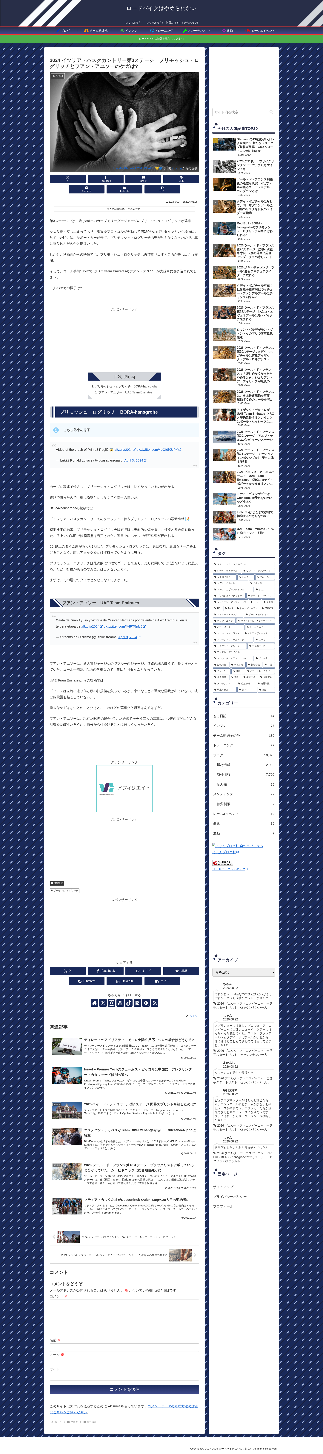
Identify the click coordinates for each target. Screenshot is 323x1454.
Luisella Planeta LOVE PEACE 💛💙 (138, 168)
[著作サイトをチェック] (94, 1003)
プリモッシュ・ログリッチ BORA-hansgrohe (126, 386)
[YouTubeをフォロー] (120, 1003)
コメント (58, 1296)
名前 (55, 1340)
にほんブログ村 (224, 852)
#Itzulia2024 (123, 449)
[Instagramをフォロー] (111, 1003)
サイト (55, 1369)
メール (57, 1355)
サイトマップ (223, 1187)
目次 (118, 376)
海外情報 (58, 883)
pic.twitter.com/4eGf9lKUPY (157, 449)
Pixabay (177, 168)
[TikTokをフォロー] (129, 1003)
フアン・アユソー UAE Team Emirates (125, 392)
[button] (162, 189)
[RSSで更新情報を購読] (154, 1003)
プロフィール (223, 1206)
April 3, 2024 (133, 460)
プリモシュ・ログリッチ (66, 890)
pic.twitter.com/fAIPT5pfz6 (123, 626)
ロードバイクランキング (228, 869)
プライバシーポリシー (230, 1197)
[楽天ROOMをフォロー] (137, 1003)
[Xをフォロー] (103, 1003)
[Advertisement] (124, 338)
